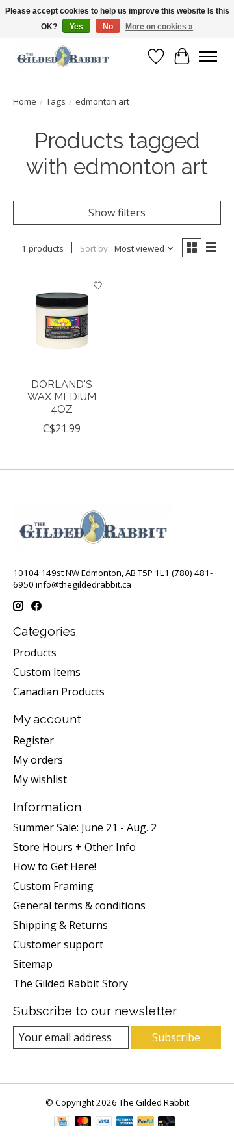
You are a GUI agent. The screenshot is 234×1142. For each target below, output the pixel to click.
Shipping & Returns (60, 925)
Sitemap (33, 964)
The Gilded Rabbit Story (70, 983)
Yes (76, 26)
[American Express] (124, 1122)
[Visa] (104, 1122)
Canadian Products (59, 691)
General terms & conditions (79, 905)
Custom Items (47, 672)
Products (35, 652)
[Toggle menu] (208, 57)
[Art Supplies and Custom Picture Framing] (62, 56)
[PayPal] (145, 1122)
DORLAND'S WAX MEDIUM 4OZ (61, 396)
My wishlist (40, 779)
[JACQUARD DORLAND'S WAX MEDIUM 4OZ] (61, 321)
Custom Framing (53, 886)
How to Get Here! (54, 866)
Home (24, 101)
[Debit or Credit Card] (166, 1122)
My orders (38, 760)
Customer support (58, 944)
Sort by (94, 248)
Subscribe (176, 1037)
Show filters (117, 212)
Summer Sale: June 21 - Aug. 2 (85, 827)
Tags (56, 101)
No (108, 26)
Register (33, 740)
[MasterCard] (83, 1122)
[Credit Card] (62, 1122)
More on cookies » (159, 26)
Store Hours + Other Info (74, 847)
